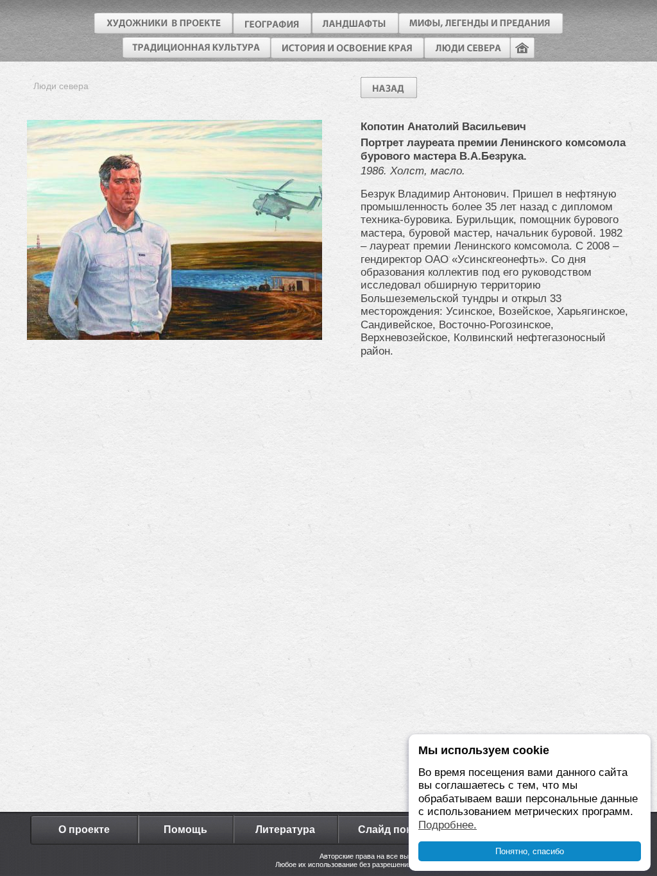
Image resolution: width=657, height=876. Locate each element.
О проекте (84, 829)
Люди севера (61, 86)
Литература (285, 829)
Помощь (185, 829)
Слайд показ (390, 829)
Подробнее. (447, 825)
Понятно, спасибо (529, 851)
